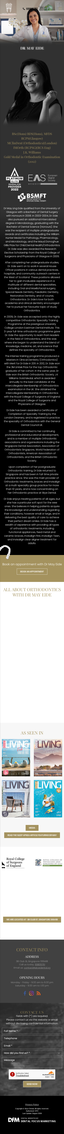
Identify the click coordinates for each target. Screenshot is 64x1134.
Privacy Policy (32, 1104)
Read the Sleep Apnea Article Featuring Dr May (32, 835)
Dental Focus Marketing (38, 1121)
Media (32, 827)
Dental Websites (28, 1118)
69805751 (31, 8)
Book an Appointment (32, 571)
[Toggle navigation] (60, 8)
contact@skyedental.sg (37, 967)
